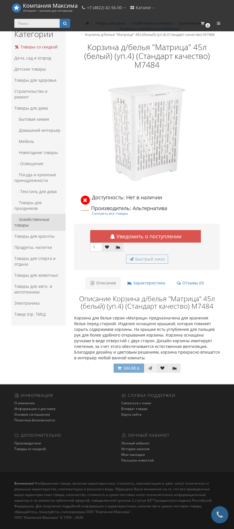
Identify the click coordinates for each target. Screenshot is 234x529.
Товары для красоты (34, 236)
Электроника (27, 303)
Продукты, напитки (33, 247)
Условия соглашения (32, 414)
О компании (24, 403)
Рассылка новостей (137, 460)
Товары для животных (36, 275)
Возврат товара (134, 408)
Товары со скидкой (38, 47)
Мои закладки (133, 454)
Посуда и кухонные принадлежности (35, 177)
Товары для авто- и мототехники (33, 289)
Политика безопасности (34, 420)
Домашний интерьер (39, 130)
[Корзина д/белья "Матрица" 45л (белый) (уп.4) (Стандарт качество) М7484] (147, 132)
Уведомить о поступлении (148, 236)
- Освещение (28, 163)
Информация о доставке (35, 408)
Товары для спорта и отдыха (35, 261)
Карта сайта (131, 414)
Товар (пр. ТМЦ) (30, 314)
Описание (105, 283)
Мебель (26, 141)
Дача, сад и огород (32, 58)
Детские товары (30, 69)
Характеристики (148, 283)
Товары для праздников (28, 205)
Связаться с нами (136, 403)
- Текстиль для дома (35, 191)
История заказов (135, 448)
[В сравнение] (118, 247)
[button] (205, 23)
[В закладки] (107, 247)
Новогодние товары (38, 152)
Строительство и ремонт (30, 94)
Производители (27, 443)
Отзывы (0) (192, 283)
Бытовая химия (34, 119)
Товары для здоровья (35, 80)
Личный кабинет (135, 443)
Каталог (143, 7)
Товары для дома (31, 108)
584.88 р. (131, 368)
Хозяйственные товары (31, 222)
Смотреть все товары (110, 213)
